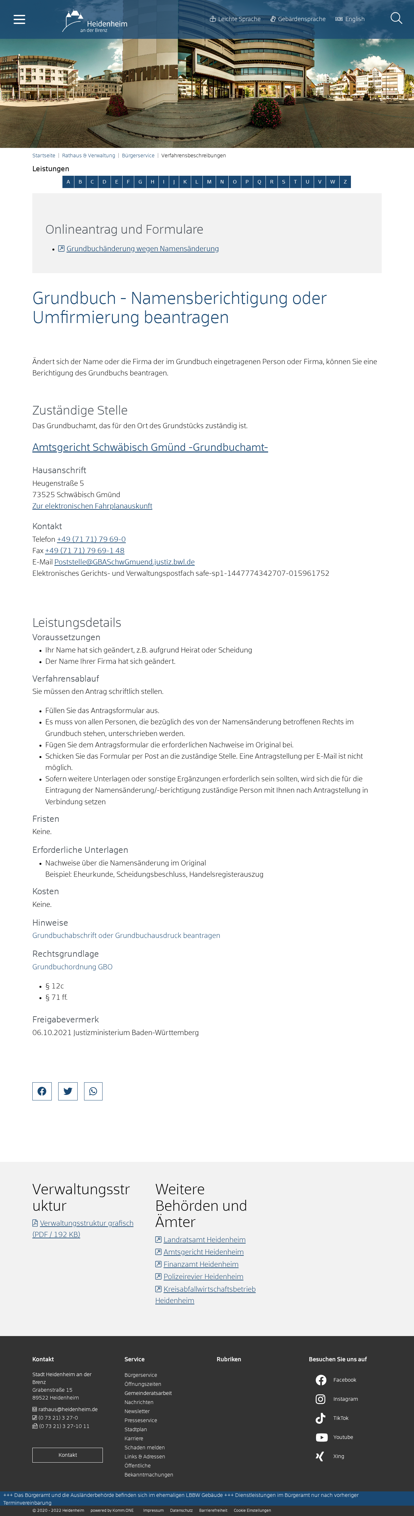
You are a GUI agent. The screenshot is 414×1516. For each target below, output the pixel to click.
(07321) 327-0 (58, 1418)
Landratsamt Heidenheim (205, 1240)
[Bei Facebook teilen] (42, 1091)
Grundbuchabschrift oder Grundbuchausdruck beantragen (126, 936)
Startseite (43, 155)
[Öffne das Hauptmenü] (19, 19)
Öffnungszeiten (143, 1384)
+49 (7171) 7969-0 (91, 539)
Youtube (343, 1437)
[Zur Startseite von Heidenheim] (94, 19)
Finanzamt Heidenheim (201, 1264)
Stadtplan (136, 1429)
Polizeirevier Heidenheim (204, 1277)
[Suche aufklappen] (396, 19)
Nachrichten (139, 1402)
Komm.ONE (123, 1511)
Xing (338, 1456)
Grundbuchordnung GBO (72, 967)
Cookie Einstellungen (252, 1511)
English (355, 19)
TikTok (341, 1418)
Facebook (344, 1380)
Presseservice (141, 1420)
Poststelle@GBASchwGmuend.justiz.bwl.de (124, 562)
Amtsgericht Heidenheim (204, 1252)
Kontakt (68, 1455)
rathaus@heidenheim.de (68, 1409)
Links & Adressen (145, 1456)
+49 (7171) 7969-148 (85, 551)
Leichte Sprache (239, 19)
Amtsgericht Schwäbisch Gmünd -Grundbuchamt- (150, 448)
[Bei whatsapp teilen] (93, 1091)
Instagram (345, 1399)
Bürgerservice (138, 155)
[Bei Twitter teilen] (68, 1091)
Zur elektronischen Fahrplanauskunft (92, 506)
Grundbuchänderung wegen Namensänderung (143, 249)
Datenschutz (181, 1511)
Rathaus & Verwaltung (88, 155)
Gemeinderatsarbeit (148, 1393)
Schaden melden (145, 1447)
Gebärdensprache (302, 19)
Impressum (153, 1511)
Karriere (134, 1438)
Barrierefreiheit (213, 1511)
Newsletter (137, 1411)
